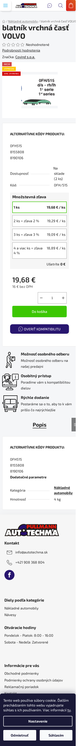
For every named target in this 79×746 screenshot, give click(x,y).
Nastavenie (37, 721)
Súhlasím (56, 735)
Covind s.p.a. (25, 57)
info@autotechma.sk (31, 552)
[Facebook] (9, 575)
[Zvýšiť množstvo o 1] (63, 297)
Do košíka (39, 311)
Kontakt (10, 693)
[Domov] (3, 21)
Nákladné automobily (21, 608)
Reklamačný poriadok (21, 687)
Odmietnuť (20, 735)
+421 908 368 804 (30, 562)
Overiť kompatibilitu (42, 329)
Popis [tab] (40, 424)
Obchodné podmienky (21, 673)
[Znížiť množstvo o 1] (41, 297)
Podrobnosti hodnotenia (21, 50)
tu (69, 710)
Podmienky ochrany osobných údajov (33, 680)
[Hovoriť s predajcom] (49, 5)
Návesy (10, 615)
